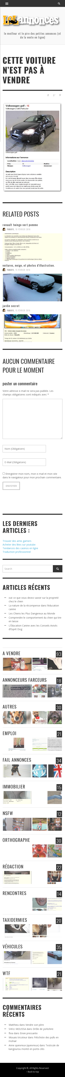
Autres (9, 706)
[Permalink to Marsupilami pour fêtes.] (17, 744)
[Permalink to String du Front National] (54, 664)
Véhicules (13, 946)
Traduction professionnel (17, 551)
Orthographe (16, 839)
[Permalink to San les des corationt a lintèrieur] (17, 850)
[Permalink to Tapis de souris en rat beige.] (17, 930)
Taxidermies (15, 919)
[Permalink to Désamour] (17, 877)
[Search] (7, 3)
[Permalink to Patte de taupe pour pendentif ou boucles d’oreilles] (54, 930)
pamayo (10, 229)
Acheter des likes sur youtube (19, 544)
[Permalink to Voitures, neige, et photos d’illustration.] (32, 287)
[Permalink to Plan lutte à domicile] (39, 824)
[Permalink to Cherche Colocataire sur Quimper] (54, 797)
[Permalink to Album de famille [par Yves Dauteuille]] (39, 877)
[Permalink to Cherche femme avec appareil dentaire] (54, 904)
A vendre (11, 653)
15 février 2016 (22, 269)
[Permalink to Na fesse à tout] (39, 904)
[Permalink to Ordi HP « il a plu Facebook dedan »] (39, 664)
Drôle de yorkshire (43, 1029)
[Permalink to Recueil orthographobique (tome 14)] (39, 850)
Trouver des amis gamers (17, 541)
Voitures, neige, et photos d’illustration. (29, 265)
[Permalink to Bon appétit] (17, 984)
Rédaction (13, 866)
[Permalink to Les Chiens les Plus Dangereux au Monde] (54, 717)
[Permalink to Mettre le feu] (54, 984)
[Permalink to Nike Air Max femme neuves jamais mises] (17, 664)
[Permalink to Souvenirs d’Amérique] (54, 770)
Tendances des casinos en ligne (20, 548)
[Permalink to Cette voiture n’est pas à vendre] (17, 957)
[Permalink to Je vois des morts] (39, 984)
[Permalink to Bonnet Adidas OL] (39, 770)
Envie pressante (29, 1033)
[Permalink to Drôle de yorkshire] (17, 770)
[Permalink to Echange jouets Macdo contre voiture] (39, 691)
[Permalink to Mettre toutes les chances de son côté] (39, 797)
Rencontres (14, 893)
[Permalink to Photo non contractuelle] (54, 824)
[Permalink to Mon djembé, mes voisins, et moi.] (54, 877)
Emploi (9, 733)
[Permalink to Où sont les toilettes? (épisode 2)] (17, 797)
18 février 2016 (23, 229)
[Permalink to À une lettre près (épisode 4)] (54, 850)
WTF (6, 973)
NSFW (8, 813)
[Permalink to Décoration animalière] (39, 930)
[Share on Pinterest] (60, 95)
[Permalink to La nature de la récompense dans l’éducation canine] (39, 717)
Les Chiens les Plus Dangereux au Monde (32, 613)
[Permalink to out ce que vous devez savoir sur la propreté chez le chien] (17, 717)
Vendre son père (34, 1024)
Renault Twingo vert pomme (20, 225)
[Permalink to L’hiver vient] (17, 904)
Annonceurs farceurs (25, 679)
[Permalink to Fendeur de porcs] (39, 744)
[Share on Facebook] (48, 95)
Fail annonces (17, 759)
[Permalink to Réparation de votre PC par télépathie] (17, 691)
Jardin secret (11, 306)
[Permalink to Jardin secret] (32, 328)
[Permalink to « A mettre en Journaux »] (17, 824)
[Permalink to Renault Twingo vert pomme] (32, 247)
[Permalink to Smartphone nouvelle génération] (54, 691)
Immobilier (14, 786)
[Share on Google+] (54, 95)
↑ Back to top (32, 1071)
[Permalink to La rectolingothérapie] (54, 744)
